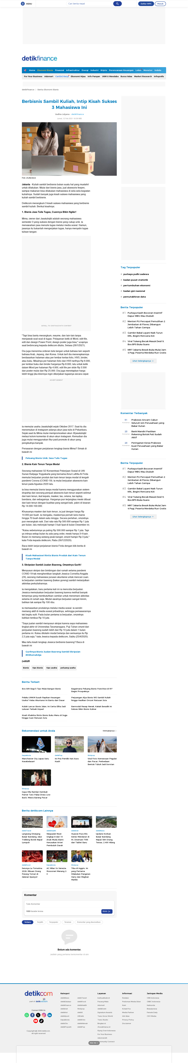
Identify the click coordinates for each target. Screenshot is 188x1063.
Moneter (147, 70)
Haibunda (151, 1005)
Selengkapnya (109, 731)
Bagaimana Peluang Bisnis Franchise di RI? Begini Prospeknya (92, 690)
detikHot (64, 1012)
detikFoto (81, 1020)
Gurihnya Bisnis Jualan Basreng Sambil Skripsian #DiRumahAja (53, 653)
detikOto (64, 1023)
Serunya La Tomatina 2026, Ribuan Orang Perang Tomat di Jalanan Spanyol (32, 872)
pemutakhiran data (134, 296)
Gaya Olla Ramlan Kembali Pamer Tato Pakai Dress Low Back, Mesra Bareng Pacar (36, 795)
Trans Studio (103, 1020)
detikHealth (82, 1005)
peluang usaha (68, 668)
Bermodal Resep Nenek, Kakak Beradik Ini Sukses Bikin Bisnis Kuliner (91, 707)
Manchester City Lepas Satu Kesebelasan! (35, 760)
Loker (138, 70)
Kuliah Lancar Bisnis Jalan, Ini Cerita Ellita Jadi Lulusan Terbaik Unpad (44, 707)
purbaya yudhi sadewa (136, 274)
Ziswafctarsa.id (104, 1027)
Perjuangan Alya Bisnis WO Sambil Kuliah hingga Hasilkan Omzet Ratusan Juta (91, 698)
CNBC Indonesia (153, 1002)
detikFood (81, 1002)
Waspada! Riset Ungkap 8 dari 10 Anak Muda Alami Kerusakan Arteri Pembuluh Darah (55, 839)
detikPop (81, 1027)
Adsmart (48, 76)
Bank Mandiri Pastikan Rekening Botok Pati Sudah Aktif (146, 434)
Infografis (159, 76)
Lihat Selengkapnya (141, 361)
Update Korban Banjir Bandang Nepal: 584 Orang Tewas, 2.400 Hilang (105, 838)
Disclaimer (126, 1023)
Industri (94, 70)
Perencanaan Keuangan (121, 70)
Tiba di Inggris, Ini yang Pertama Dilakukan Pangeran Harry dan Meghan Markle (80, 874)
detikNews (65, 998)
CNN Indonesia (153, 998)
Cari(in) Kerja (62, 76)
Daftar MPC (146, 3)
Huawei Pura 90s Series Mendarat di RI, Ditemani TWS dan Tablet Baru (80, 838)
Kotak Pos (126, 1009)
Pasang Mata (103, 1002)
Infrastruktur (73, 70)
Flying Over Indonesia (106, 1031)
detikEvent (102, 1009)
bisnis (26, 668)
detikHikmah (82, 1023)
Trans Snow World (105, 1016)
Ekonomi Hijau (78, 76)
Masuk (160, 3)
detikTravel (82, 998)
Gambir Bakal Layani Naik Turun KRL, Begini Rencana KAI (145, 334)
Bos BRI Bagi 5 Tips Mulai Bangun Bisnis (41, 689)
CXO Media (151, 1016)
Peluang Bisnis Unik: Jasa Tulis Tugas (46, 458)
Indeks (158, 70)
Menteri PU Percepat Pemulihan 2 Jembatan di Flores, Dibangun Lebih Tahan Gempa (146, 324)
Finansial (59, 70)
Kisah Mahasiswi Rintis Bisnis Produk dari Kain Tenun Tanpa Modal (56, 557)
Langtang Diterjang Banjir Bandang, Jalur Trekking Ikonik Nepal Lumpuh (32, 838)
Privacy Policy (128, 1020)
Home (32, 70)
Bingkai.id (102, 1023)
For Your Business (33, 76)
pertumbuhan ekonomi (136, 285)
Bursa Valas (126, 76)
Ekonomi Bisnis (45, 70)
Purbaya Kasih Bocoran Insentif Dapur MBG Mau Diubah (145, 314)
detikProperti (66, 1027)
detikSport (65, 1016)
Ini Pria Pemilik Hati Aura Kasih (67, 760)
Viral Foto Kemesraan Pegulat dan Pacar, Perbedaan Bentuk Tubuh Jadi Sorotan (102, 761)
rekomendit (102, 1038)
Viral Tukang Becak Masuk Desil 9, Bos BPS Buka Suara (146, 343)
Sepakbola (65, 1020)
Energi (85, 70)
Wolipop (81, 1009)
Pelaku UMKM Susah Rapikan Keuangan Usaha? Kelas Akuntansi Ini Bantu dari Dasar (43, 698)
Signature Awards (105, 1012)
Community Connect (106, 1042)
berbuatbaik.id (104, 998)
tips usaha (51, 668)
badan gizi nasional (134, 291)
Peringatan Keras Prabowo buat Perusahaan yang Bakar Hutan (147, 446)
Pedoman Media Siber (131, 1002)
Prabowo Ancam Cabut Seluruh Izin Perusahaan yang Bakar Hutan (147, 423)
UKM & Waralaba (110, 76)
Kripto (104, 70)
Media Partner (128, 1012)
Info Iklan (126, 1016)
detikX (80, 1012)
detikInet (64, 1009)
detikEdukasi (66, 1002)
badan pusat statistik (135, 280)
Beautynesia (152, 1009)
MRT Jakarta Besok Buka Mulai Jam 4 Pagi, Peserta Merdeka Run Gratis (147, 351)
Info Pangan (94, 76)
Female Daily (152, 1012)
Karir (124, 1005)
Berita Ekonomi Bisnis (48, 89)
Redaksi (125, 998)
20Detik (80, 1016)
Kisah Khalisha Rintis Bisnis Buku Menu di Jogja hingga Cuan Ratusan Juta (44, 716)
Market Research (143, 76)
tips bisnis (37, 668)
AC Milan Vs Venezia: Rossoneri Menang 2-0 (57, 871)
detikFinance (28, 89)
